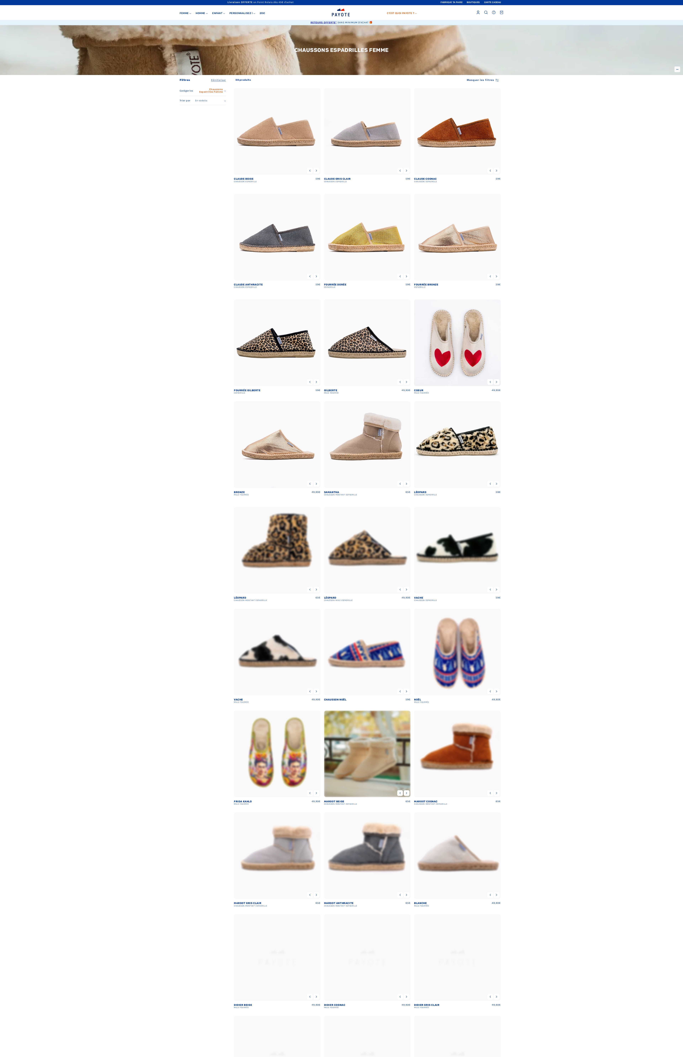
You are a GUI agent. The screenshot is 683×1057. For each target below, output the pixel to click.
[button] (186, 13)
